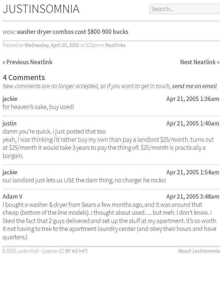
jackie (10, 99)
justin (10, 123)
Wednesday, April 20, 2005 (52, 45)
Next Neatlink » (199, 62)
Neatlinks (115, 45)
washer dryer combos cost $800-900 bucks (72, 32)
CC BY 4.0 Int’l (73, 251)
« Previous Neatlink (27, 62)
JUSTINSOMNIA (41, 8)
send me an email (194, 86)
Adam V (12, 196)
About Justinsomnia (199, 251)
